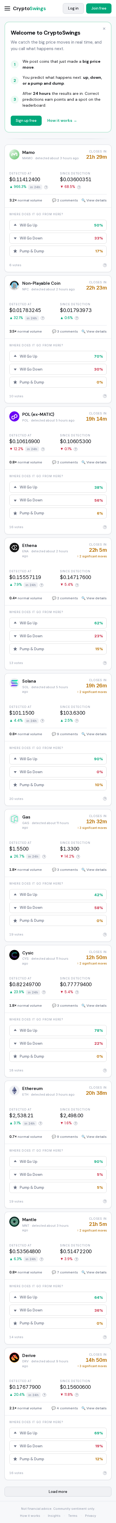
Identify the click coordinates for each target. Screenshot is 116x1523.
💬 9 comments (65, 734)
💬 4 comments (65, 1408)
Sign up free (26, 120)
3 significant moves (92, 827)
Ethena (29, 545)
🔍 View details (94, 200)
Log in (73, 8)
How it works (30, 1516)
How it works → (62, 120)
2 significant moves (92, 556)
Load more (58, 1491)
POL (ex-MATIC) (38, 414)
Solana (29, 681)
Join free (98, 8)
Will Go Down (61, 238)
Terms (72, 1516)
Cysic (28, 953)
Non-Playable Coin (41, 283)
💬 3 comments (65, 331)
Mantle (29, 1220)
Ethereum (32, 1088)
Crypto (29, 8)
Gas (26, 817)
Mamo (28, 152)
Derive (29, 1355)
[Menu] (9, 8)
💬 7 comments (65, 1272)
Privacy (90, 1516)
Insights (54, 1516)
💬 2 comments (65, 200)
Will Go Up (61, 225)
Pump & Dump (61, 251)
